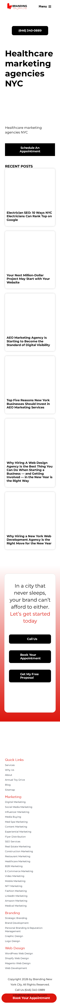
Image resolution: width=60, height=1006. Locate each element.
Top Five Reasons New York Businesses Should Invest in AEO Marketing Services (28, 403)
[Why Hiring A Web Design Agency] (30, 420)
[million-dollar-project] (30, 233)
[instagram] (18, 750)
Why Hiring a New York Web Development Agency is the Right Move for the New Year (29, 539)
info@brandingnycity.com (30, 995)
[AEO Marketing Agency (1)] (30, 295)
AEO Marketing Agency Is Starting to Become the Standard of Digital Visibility (28, 341)
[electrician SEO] (30, 170)
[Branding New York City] (17, 4)
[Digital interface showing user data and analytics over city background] (30, 494)
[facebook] (6, 750)
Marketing (13, 797)
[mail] (42, 750)
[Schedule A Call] (30, 15)
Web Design (15, 948)
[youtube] (24, 750)
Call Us (19, 989)
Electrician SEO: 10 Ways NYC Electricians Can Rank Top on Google (29, 216)
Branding (12, 913)
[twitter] (12, 750)
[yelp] (36, 750)
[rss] (30, 750)
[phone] (48, 750)
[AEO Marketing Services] (30, 358)
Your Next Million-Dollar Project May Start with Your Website (28, 278)
